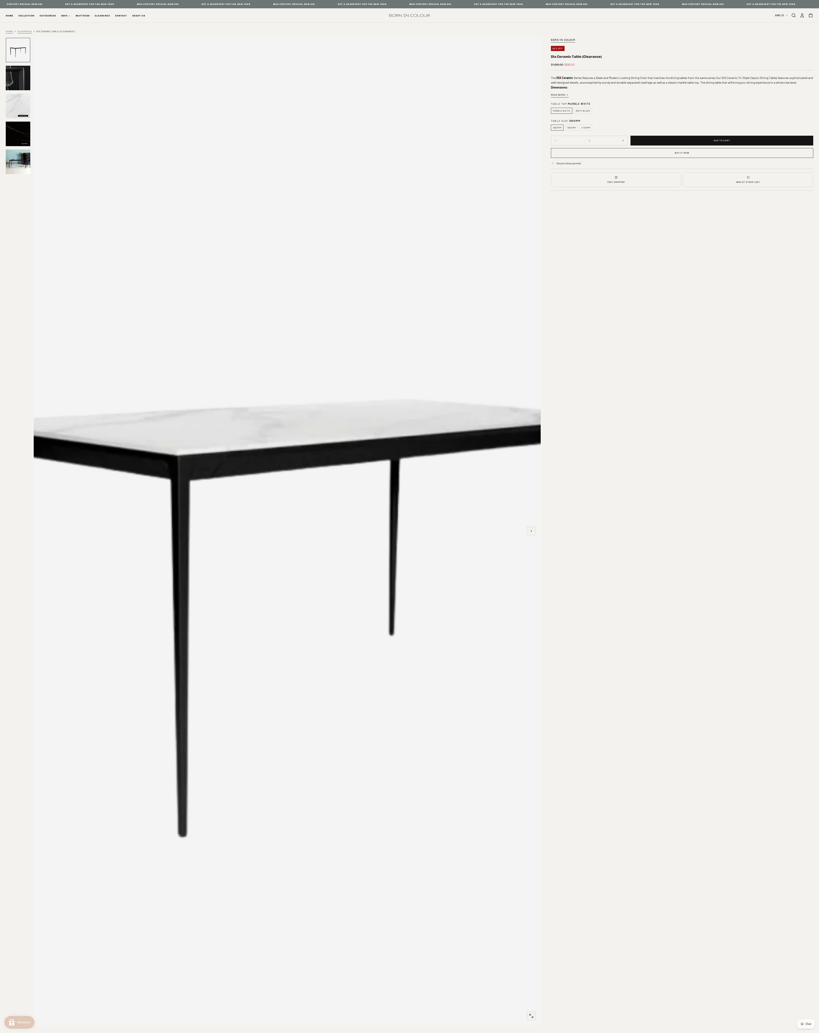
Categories (48, 16)
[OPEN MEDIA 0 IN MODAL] (531, 1015)
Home (9, 16)
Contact (121, 16)
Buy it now (682, 153)
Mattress (83, 16)
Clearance (102, 16)
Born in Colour (563, 39)
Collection (27, 16)
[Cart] (810, 15)
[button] (793, 15)
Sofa (64, 16)
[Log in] (802, 15)
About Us (138, 16)
